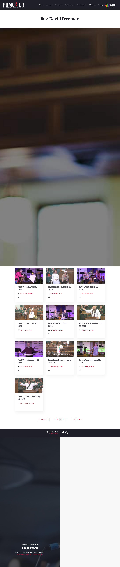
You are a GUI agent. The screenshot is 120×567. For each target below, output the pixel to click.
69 (74, 419)
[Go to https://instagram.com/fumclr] (66, 432)
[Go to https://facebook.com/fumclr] (63, 432)
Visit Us (41, 5)
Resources (80, 5)
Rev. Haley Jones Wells (26, 403)
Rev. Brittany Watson (26, 293)
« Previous (42, 419)
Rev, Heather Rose (56, 293)
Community (69, 5)
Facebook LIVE (38, 554)
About (49, 5)
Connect (58, 5)
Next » (79, 419)
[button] (52, 5)
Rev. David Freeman (25, 330)
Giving (100, 5)
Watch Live (92, 5)
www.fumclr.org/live (24, 554)
